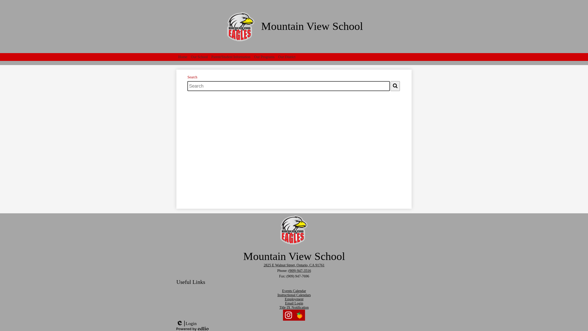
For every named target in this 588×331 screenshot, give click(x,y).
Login (186, 323)
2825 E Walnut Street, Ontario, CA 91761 (294, 265)
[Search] (395, 86)
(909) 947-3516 (299, 271)
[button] (182, 57)
